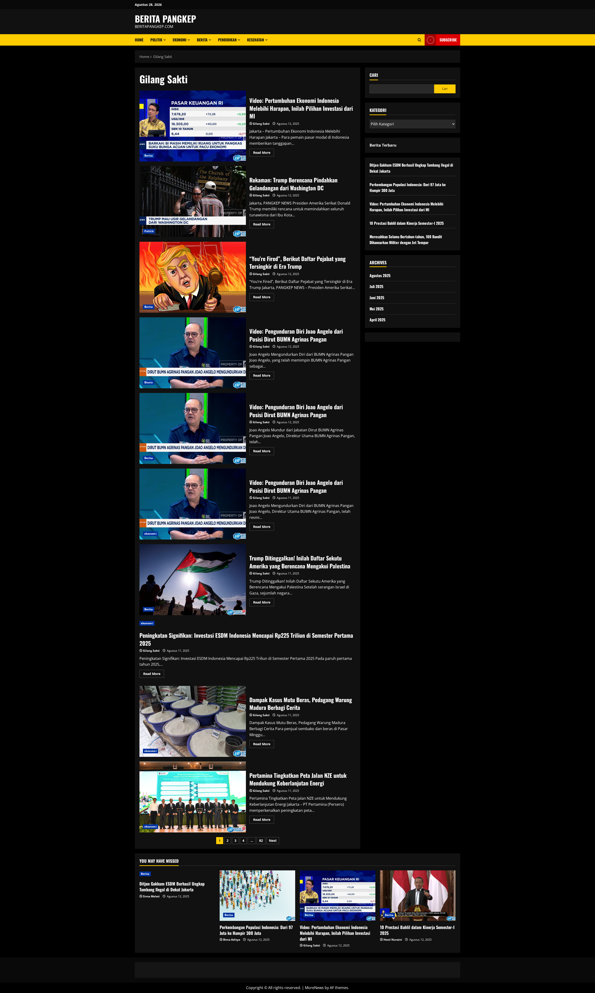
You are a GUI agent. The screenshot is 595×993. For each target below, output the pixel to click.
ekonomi (179, 40)
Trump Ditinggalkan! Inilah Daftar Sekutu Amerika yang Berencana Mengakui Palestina (192, 579)
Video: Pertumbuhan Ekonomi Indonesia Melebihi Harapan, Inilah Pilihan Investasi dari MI (192, 126)
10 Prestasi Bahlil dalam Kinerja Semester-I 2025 (407, 223)
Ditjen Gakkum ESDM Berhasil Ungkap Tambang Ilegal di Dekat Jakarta (172, 886)
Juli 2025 (376, 286)
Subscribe (448, 40)
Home (139, 40)
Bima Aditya (231, 940)
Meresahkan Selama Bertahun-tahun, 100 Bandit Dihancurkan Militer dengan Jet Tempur (406, 239)
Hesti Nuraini (392, 940)
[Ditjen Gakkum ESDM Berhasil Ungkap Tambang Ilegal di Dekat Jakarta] (177, 873)
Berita (202, 40)
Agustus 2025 (380, 275)
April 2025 (377, 319)
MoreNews (314, 987)
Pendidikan (227, 40)
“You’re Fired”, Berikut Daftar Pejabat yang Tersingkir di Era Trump (192, 277)
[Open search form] (419, 39)
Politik (156, 40)
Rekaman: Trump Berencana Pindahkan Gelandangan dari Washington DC (192, 201)
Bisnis (148, 382)
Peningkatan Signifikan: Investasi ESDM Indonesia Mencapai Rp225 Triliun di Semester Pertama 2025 (246, 639)
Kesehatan (255, 40)
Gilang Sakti (261, 124)
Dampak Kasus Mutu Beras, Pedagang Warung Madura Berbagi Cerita (192, 721)
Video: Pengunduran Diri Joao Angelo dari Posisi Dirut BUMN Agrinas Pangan (192, 352)
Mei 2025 (376, 309)
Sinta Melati (151, 896)
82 (261, 840)
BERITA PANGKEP (165, 18)
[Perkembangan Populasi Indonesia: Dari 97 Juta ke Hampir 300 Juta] (257, 895)
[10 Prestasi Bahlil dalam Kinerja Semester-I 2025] (418, 895)
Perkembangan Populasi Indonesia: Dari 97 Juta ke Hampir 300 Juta (256, 930)
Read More (263, 153)
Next (273, 840)
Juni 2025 (377, 297)
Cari (374, 75)
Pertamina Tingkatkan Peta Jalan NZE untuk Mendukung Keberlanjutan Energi (192, 797)
